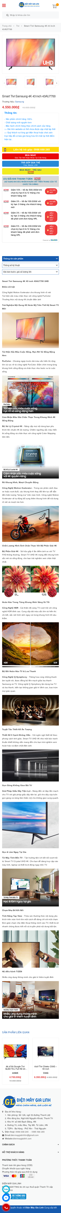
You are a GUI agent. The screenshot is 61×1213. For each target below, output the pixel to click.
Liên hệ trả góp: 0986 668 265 (31, 149)
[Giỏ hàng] (54, 6)
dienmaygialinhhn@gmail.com (25, 1135)
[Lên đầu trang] (55, 1204)
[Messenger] (6, 1198)
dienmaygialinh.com (22, 1138)
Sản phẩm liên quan (15, 1032)
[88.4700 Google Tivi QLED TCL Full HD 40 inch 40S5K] (15, 1051)
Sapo (30, 1211)
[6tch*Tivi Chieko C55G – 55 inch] (45, 1051)
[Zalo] (6, 1189)
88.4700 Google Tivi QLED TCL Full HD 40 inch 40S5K (15, 1069)
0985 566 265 (38, 1131)
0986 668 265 (22, 1131)
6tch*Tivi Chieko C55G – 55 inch (45, 1067)
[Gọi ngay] (6, 1207)
